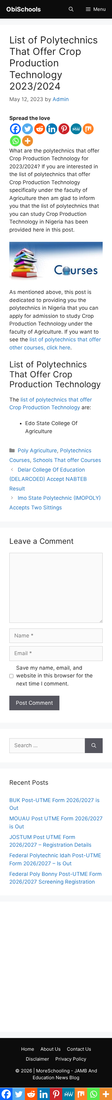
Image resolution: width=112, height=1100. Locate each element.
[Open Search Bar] (71, 9)
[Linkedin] (51, 128)
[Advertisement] (56, 966)
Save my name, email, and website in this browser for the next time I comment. (54, 676)
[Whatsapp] (15, 140)
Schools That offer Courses (67, 460)
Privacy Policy (70, 1059)
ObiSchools (23, 9)
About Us (50, 1049)
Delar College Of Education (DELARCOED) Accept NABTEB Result (48, 479)
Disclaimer (37, 1059)
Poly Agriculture (37, 450)
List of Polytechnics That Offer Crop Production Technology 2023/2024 (53, 63)
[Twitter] (27, 128)
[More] (27, 140)
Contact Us (79, 1049)
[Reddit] (39, 128)
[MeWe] (76, 128)
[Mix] (88, 128)
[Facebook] (15, 128)
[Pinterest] (63, 128)
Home (27, 1049)
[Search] (94, 745)
